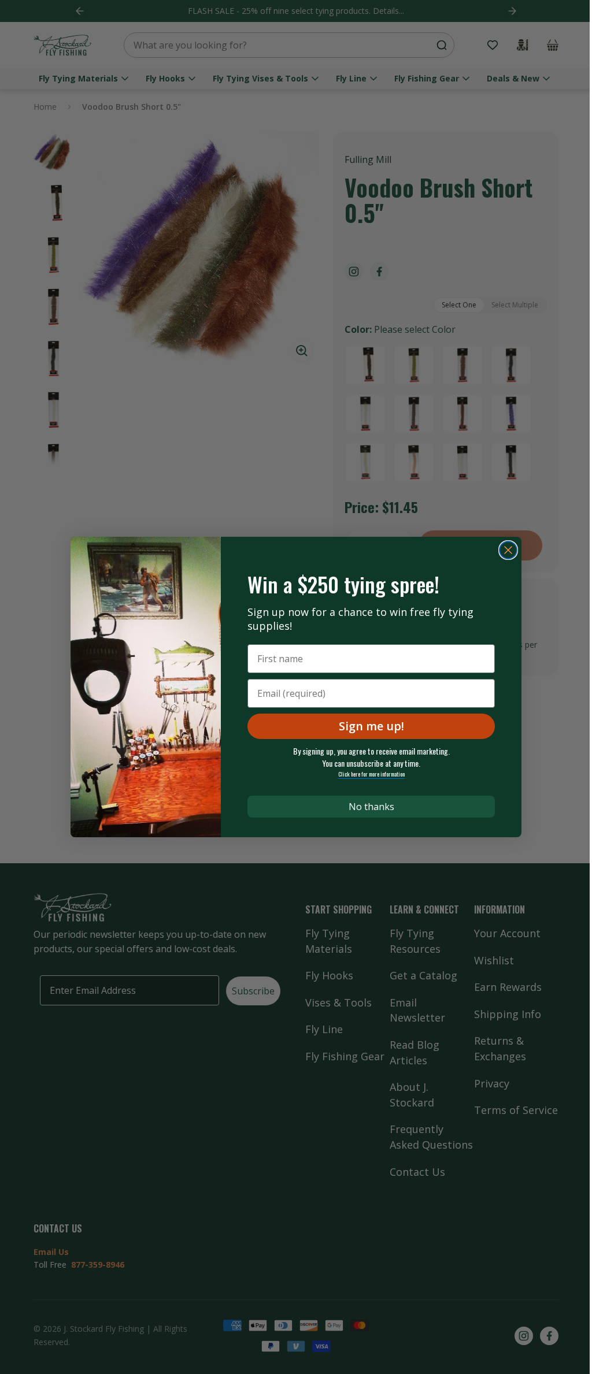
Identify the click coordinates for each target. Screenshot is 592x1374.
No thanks (371, 806)
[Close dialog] (508, 550)
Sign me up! (371, 726)
